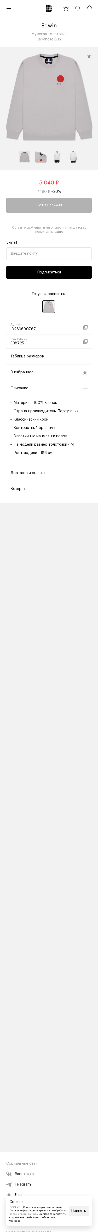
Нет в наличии (49, 205)
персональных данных (23, 1214)
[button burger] (8, 8)
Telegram (23, 1184)
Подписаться (49, 272)
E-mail (11, 242)
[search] (78, 8)
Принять (78, 1211)
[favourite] (66, 8)
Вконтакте (24, 1174)
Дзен (19, 1195)
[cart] (89, 8)
